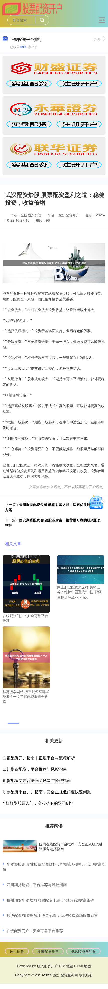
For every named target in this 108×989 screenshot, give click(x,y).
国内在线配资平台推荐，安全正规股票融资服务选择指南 (70, 846)
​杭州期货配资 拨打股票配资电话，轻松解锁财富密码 (50, 900)
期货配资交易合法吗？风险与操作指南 (37, 780)
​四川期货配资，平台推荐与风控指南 (37, 884)
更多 (97, 39)
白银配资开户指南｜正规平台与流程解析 (39, 758)
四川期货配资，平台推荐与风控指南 (35, 769)
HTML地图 (82, 965)
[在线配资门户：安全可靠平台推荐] (26, 583)
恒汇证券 (17, 951)
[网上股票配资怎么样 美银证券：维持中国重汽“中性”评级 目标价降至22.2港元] (80, 569)
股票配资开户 (48, 951)
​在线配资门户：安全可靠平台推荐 (35, 930)
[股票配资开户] (32, 8)
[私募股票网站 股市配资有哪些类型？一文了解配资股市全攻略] (26, 656)
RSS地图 (66, 965)
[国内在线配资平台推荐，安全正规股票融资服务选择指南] (20, 846)
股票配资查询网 (65, 974)
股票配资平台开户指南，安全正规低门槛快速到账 (47, 792)
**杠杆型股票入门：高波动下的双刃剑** (38, 803)
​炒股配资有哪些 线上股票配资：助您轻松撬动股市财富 (52, 915)
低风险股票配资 (83, 951)
